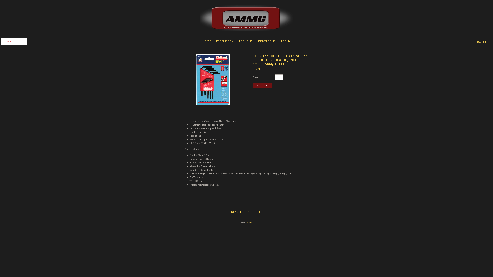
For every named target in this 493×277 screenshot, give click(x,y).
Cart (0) (483, 42)
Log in (285, 41)
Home (207, 41)
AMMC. (250, 223)
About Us (246, 41)
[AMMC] (246, 7)
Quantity (258, 77)
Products (225, 41)
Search (236, 212)
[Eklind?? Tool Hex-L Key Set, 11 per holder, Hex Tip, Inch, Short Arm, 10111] (213, 56)
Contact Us (267, 41)
